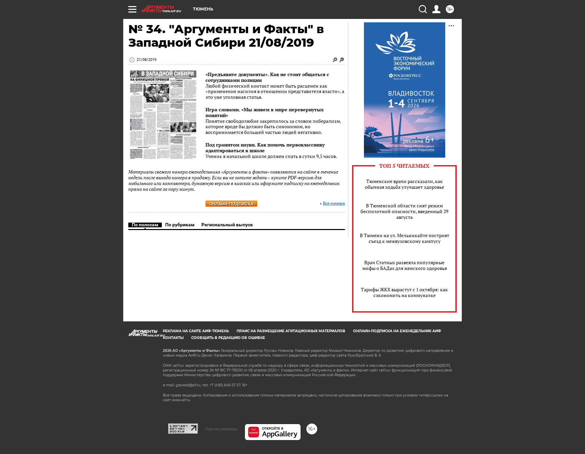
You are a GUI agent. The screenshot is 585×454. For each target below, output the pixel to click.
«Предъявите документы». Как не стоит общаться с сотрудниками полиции (267, 77)
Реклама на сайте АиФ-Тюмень (196, 331)
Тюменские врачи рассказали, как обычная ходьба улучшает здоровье (404, 184)
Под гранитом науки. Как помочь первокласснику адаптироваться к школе (265, 147)
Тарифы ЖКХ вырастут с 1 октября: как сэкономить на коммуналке (404, 292)
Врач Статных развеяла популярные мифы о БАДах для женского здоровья (404, 265)
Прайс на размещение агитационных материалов (291, 331)
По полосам (145, 224)
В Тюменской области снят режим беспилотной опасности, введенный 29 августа (404, 211)
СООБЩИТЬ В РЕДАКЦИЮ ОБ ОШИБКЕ (228, 338)
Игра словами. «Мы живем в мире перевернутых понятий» (264, 112)
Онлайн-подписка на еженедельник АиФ (397, 331)
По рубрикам (180, 224)
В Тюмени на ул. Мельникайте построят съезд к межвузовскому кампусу (404, 238)
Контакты (173, 338)
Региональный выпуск (227, 224)
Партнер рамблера (221, 429)
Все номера (334, 203)
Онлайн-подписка (231, 203)
